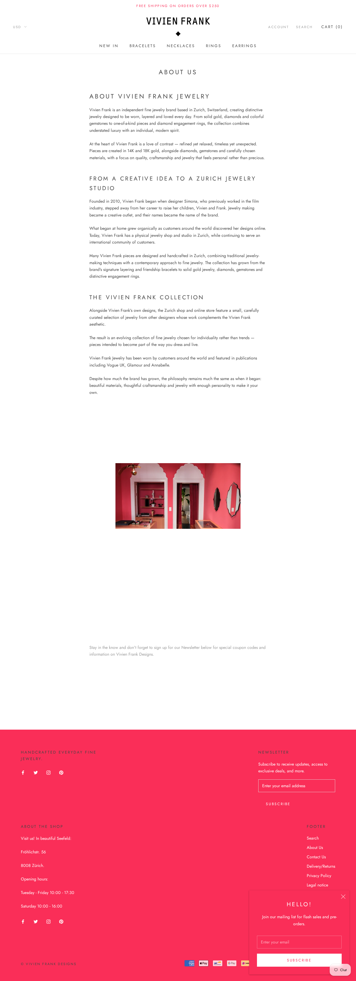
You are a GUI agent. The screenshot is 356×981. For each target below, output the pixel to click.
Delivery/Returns (321, 866)
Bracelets (143, 46)
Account (278, 26)
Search (304, 26)
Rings (213, 46)
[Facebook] (23, 772)
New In (109, 46)
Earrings (244, 46)
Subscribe (299, 960)
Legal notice (317, 885)
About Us (315, 847)
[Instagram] (48, 772)
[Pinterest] (61, 772)
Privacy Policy (319, 876)
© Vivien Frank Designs (48, 963)
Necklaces (181, 46)
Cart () (332, 27)
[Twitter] (36, 772)
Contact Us (316, 857)
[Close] (343, 896)
